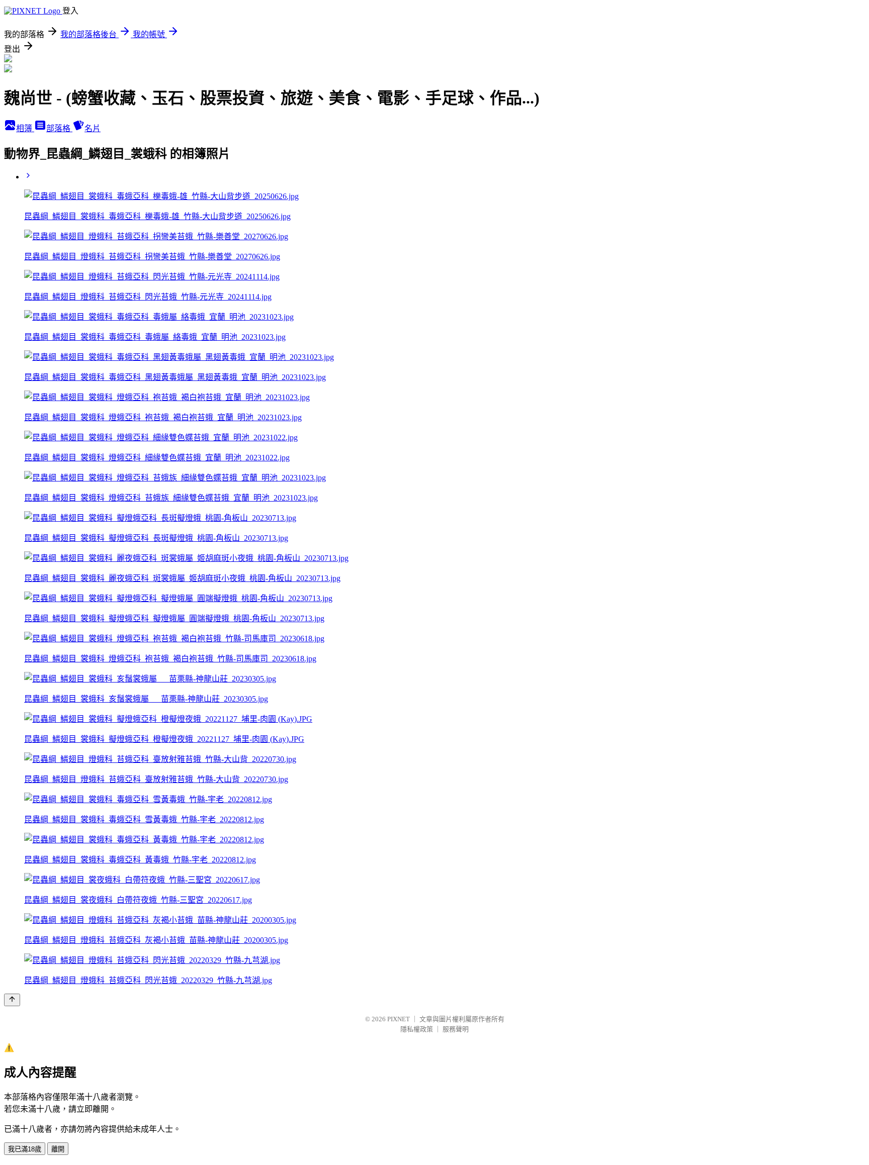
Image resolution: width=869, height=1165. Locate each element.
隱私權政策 (416, 1029)
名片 (92, 128)
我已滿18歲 (24, 1149)
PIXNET (398, 1019)
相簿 (25, 128)
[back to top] (12, 1000)
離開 (57, 1149)
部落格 (59, 128)
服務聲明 (456, 1029)
